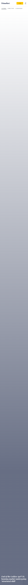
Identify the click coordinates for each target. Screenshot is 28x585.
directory (11, 8)
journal (3, 8)
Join (20, 3)
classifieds (18, 8)
